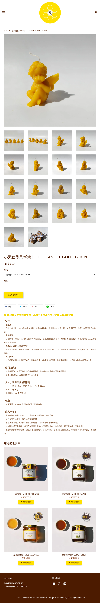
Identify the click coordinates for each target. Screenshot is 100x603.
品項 (6, 270)
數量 (6, 281)
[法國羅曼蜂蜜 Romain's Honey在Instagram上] (59, 585)
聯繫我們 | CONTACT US (13, 583)
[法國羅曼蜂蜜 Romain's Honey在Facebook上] (54, 585)
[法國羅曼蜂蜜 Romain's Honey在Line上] (65, 585)
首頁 (5, 31)
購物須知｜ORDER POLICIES (15, 586)
